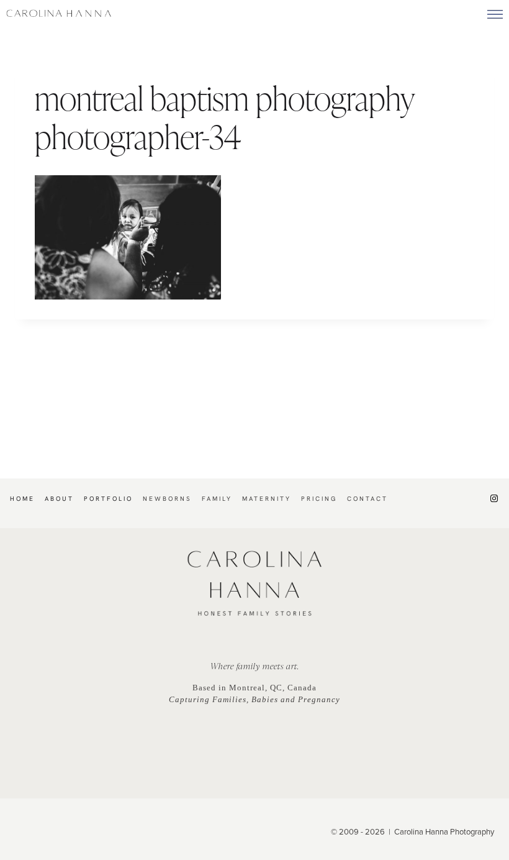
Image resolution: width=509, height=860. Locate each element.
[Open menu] (495, 14)
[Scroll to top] (499, 788)
